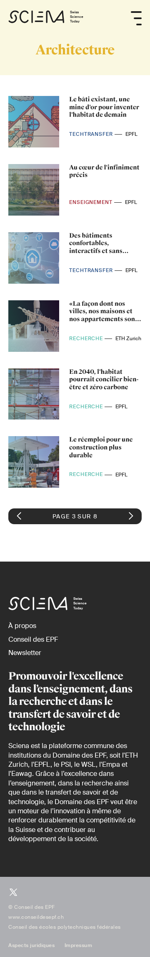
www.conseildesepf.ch (36, 917)
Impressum (78, 945)
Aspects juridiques (31, 945)
